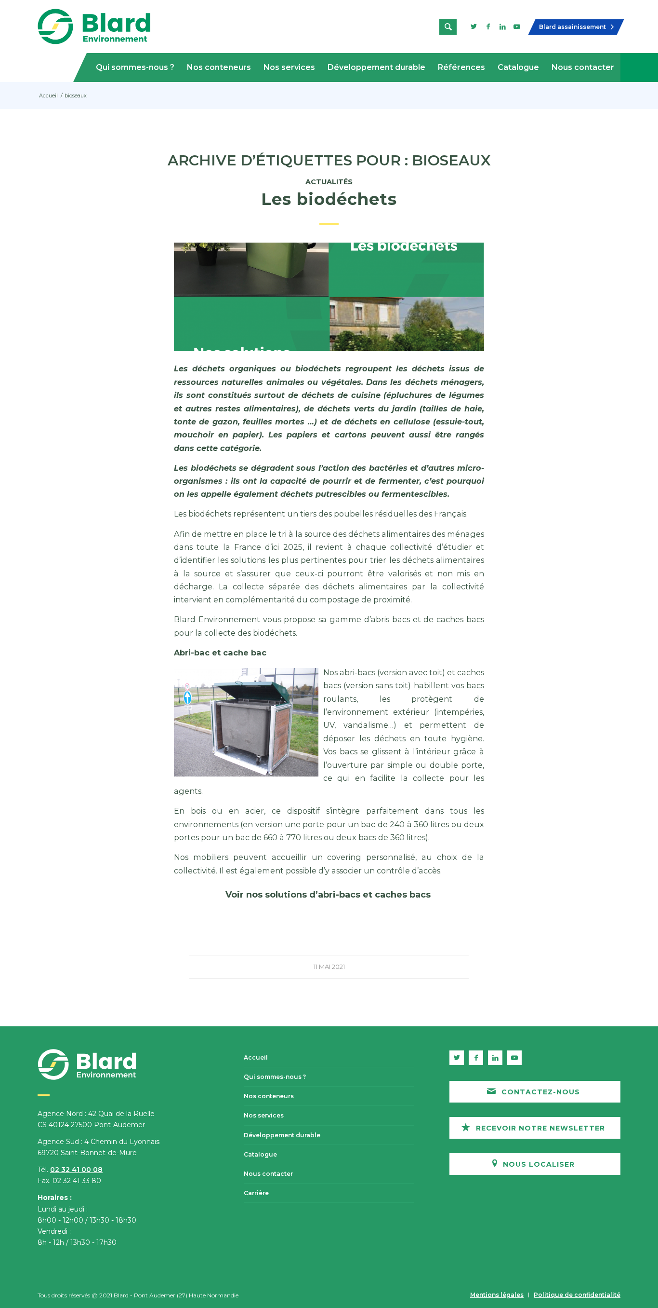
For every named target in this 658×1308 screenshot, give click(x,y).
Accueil (256, 1057)
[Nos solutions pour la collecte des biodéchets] (329, 297)
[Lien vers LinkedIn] (502, 26)
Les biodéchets (329, 199)
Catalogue (260, 1154)
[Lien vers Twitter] (473, 26)
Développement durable (282, 1135)
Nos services (264, 1115)
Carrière (256, 1193)
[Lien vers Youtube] (517, 26)
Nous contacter (268, 1173)
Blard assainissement (572, 26)
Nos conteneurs (269, 1096)
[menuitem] (135, 67)
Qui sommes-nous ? (275, 1076)
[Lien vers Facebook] (488, 26)
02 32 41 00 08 (76, 1169)
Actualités (329, 181)
